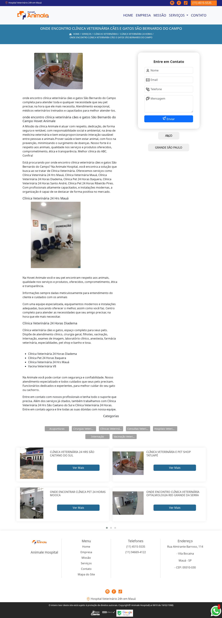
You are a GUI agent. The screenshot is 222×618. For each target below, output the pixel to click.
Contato (198, 15)
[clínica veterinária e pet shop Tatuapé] (128, 463)
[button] (107, 528)
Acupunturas (57, 428)
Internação (97, 436)
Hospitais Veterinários (165, 428)
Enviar (170, 119)
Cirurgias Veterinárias (84, 428)
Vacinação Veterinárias (125, 436)
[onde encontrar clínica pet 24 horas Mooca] (31, 503)
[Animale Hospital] (33, 15)
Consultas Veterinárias (138, 428)
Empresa (143, 15)
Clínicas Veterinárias (111, 428)
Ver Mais (78, 468)
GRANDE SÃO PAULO (168, 147)
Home (128, 15)
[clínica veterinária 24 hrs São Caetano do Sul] (31, 463)
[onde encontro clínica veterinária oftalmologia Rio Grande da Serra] (128, 503)
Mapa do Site (86, 574)
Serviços (177, 15)
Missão (159, 15)
